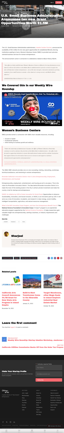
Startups (24, 400)
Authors (38, 395)
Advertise (38, 397)
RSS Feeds (39, 412)
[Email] (61, 258)
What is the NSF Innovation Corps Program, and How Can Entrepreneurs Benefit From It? (30, 205)
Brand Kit (38, 400)
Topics (38, 409)
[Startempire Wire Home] (4, 2)
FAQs (37, 405)
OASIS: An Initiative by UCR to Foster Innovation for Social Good (22, 194)
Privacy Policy (15, 425)
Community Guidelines (24, 425)
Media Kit (38, 402)
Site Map (38, 414)
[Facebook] (49, 258)
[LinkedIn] (55, 258)
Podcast (24, 407)
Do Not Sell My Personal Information (44, 425)
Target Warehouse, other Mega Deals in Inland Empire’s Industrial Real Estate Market (53, 297)
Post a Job (53, 407)
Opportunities (53, 405)
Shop (23, 397)
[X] (52, 258)
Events (23, 405)
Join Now (58, 2)
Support (52, 409)
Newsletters (39, 407)
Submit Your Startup (55, 397)
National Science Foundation (34, 210)
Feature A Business (55, 395)
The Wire (24, 402)
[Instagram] (10, 422)
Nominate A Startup (55, 400)
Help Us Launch (54, 393)
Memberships (25, 395)
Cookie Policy (33, 425)
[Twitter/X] (7, 422)
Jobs (23, 409)
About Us (38, 393)
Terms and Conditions (6, 425)
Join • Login (25, 393)
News (16, 258)
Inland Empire (7, 258)
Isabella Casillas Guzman (44, 47)
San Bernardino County (29, 258)
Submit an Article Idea (56, 402)
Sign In (52, 2)
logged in (13, 327)
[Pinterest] (58, 258)
